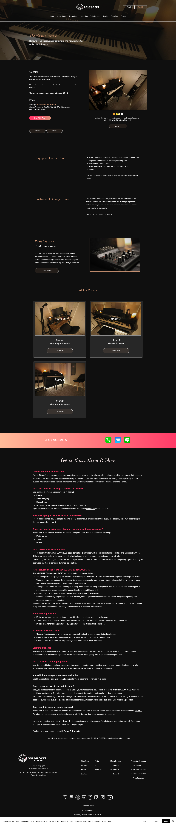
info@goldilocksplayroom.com (119, 738)
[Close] (173, 821)
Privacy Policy (106, 821)
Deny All (155, 821)
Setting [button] (145, 821)
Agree (166, 821)
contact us (90, 509)
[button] (83, 16)
